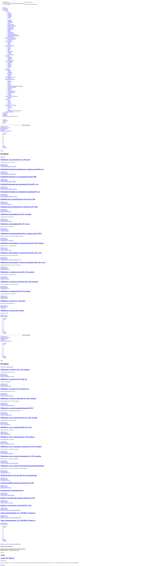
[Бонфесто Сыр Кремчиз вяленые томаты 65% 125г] (7, 495)
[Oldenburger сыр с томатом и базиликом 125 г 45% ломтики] (6, 453)
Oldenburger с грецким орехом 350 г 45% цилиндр (17, 272)
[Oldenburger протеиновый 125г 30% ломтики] (5, 211)
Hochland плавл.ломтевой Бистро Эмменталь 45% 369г (19, 207)
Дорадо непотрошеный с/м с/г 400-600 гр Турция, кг (18, 520)
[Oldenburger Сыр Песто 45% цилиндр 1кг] (5, 386)
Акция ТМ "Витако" (7, 558)
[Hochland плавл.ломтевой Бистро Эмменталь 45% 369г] (5, 204)
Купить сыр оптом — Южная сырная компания (10, 544)
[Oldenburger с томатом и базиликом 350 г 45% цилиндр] (4, 278)
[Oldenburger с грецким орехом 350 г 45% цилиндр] (4, 269)
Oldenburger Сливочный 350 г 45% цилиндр (15, 291)
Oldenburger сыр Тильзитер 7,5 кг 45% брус (15, 159)
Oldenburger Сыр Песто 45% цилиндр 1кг (14, 389)
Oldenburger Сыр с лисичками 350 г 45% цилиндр (17, 437)
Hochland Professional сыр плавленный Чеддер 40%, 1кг (19, 184)
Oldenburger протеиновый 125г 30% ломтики (15, 214)
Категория (2, 129)
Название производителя (5, 130)
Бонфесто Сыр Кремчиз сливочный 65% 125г (15, 505)
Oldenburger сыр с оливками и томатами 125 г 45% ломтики (20, 446)
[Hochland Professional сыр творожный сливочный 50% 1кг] (8, 189)
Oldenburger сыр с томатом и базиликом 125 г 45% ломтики (20, 456)
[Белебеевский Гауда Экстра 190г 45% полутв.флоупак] (5, 472)
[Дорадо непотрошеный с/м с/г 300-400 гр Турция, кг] (10, 510)
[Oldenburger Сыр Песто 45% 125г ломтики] (6, 366)
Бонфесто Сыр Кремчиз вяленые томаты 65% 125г (17, 498)
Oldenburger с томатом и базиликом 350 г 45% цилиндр (19, 281)
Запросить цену (3, 164)
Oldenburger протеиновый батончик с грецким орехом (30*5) (21, 233)
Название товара (4, 128)
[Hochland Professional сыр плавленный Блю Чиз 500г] (8, 174)
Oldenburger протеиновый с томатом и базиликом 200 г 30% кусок (23, 262)
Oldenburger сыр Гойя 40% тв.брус (12, 310)
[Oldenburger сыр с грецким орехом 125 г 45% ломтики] (6, 414)
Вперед (4, 146)
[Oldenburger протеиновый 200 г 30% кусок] (6, 221)
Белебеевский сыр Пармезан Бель (12, 490)
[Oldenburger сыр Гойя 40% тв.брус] (3, 307)
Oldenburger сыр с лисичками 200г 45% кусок (16, 427)
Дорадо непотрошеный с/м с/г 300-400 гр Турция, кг (18, 513)
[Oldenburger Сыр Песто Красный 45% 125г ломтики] (6, 395)
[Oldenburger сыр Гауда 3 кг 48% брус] (4, 298)
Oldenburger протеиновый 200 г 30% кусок (15, 224)
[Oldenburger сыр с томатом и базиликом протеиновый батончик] (9, 463)
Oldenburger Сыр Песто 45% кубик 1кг (13, 379)
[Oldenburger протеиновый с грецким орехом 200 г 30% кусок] (5, 250)
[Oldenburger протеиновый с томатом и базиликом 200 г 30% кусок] (10, 259)
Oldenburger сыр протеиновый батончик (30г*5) (16, 408)
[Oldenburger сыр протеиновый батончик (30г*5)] (7, 405)
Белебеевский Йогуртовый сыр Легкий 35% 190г (17, 483)
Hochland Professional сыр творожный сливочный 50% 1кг (20, 192)
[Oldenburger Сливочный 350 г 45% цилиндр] (4, 288)
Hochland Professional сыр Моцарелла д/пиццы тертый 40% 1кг (22, 169)
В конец (4, 147)
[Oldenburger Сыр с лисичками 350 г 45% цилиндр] (5, 434)
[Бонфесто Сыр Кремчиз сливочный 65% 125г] (6, 502)
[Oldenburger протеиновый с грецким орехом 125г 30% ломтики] (6, 240)
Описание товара (4, 165)
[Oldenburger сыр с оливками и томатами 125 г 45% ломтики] (7, 443)
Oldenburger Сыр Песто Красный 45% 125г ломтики (18, 398)
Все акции (2, 564)
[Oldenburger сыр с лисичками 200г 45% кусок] (5, 424)
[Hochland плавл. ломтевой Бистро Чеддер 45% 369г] (8, 196)
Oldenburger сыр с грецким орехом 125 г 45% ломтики (18, 417)
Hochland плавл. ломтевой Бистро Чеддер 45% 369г (17, 199)
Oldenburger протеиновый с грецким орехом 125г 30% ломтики (21, 243)
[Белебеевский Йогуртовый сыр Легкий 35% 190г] (5, 480)
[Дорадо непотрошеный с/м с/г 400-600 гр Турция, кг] (10, 517)
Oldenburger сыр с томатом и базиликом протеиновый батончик (22, 466)
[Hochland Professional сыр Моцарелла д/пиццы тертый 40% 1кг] (8, 166)
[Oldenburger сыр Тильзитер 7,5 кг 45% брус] (2, 156)
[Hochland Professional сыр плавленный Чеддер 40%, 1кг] (8, 181)
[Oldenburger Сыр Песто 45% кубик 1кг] (7, 376)
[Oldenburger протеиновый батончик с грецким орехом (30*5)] (4, 230)
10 (3, 145)
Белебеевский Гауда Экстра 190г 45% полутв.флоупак (18, 475)
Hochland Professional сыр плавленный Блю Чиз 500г (18, 176)
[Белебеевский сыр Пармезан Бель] (5, 487)
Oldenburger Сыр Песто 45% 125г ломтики (15, 369)
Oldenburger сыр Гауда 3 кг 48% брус (13, 301)
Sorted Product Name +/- (5, 127)
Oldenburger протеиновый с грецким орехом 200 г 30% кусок (21, 253)
